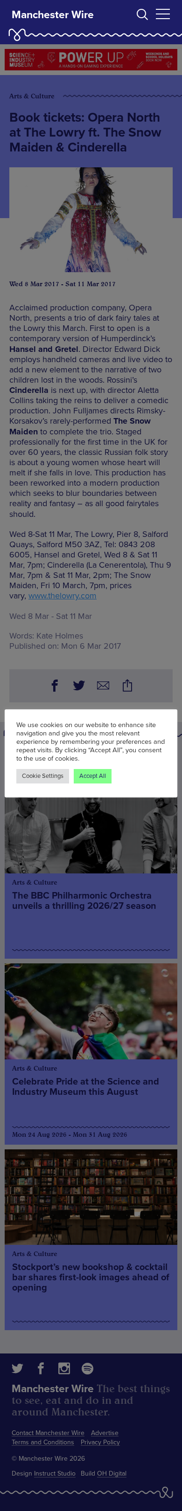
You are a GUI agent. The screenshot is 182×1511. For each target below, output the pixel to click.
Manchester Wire (53, 14)
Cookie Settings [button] (42, 776)
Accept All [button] (92, 776)
